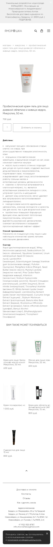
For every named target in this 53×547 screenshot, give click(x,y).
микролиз (20, 45)
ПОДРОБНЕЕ (25, 20)
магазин (7, 45)
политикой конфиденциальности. (24, 540)
